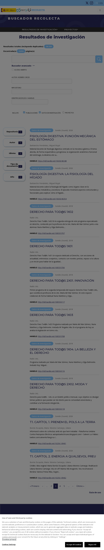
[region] (52, 532)
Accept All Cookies (73, 544)
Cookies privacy (9, 539)
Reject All (92, 544)
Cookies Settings (9, 544)
